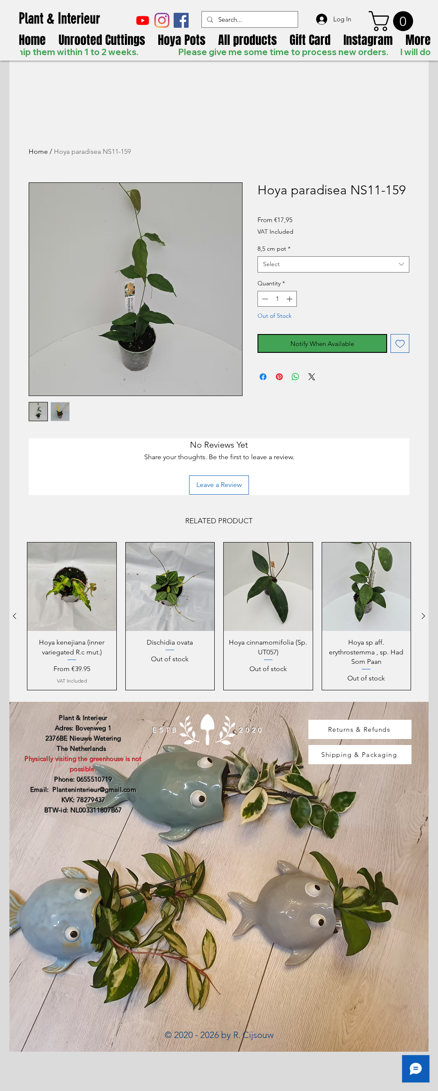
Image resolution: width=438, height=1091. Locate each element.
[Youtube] (142, 20)
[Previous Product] (14, 616)
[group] (219, 616)
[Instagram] (161, 20)
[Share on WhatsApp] (295, 377)
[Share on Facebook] (263, 377)
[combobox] (333, 264)
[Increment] (290, 298)
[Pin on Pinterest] (279, 377)
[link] (393, 21)
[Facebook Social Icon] (181, 20)
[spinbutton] (277, 298)
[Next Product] (423, 616)
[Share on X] (312, 377)
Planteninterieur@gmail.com (94, 790)
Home (38, 151)
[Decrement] (264, 298)
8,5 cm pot (273, 248)
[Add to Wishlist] (400, 343)
